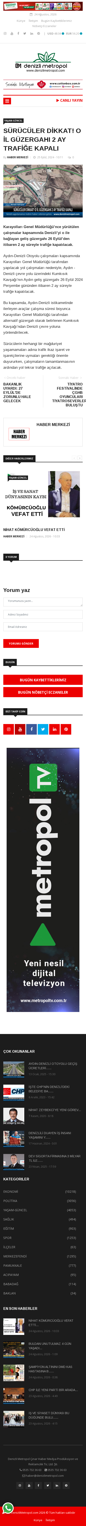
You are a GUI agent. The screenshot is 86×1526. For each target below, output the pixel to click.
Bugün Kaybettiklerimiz (56, 21)
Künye (21, 21)
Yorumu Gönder (21, 643)
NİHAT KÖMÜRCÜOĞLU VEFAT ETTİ (34, 530)
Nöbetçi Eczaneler (44, 26)
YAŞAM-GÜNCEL (13, 120)
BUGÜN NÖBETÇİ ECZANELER (43, 692)
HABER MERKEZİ (17, 157)
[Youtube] (12, 33)
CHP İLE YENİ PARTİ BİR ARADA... (53, 1390)
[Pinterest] (38, 33)
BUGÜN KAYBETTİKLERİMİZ (43, 680)
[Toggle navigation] (7, 101)
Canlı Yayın (71, 100)
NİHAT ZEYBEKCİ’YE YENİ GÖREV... (55, 1110)
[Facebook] (18, 33)
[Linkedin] (32, 33)
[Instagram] (5, 33)
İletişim (33, 21)
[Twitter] (25, 33)
